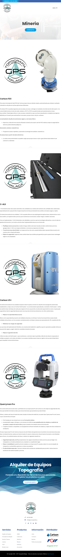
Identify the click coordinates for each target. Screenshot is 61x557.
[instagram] (30, 523)
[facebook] (25, 523)
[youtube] (35, 523)
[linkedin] (33, 523)
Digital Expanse (50, 553)
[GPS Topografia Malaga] (7, 3)
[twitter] (28, 523)
